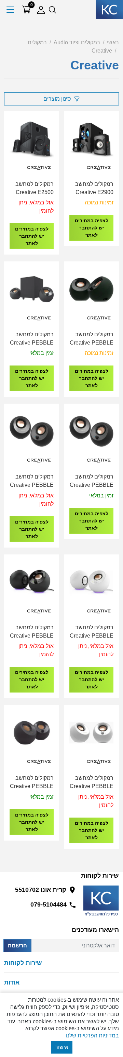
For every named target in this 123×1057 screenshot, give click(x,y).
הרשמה (17, 945)
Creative (102, 51)
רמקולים (37, 42)
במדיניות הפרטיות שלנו (92, 1035)
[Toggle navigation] (10, 9)
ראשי (113, 42)
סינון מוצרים (57, 99)
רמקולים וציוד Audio (77, 42)
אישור (61, 1047)
